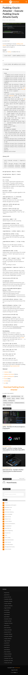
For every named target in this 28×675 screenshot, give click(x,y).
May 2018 (6, 647)
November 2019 (7, 618)
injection (11, 95)
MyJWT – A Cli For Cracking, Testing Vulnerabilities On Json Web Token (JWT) (14, 449)
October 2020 (7, 603)
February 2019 (7, 629)
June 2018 (6, 645)
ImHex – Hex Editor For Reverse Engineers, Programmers (14, 427)
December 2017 (7, 658)
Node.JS (17, 398)
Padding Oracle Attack (9, 374)
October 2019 (7, 621)
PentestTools (17, 667)
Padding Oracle (11, 400)
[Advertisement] (14, 571)
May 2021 (6, 592)
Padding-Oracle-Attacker (8, 402)
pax (5, 383)
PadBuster (6, 372)
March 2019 (6, 627)
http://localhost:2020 (14, 366)
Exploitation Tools (7, 5)
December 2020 (7, 599)
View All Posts (21, 478)
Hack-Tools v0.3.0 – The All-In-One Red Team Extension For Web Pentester (13, 470)
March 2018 (6, 651)
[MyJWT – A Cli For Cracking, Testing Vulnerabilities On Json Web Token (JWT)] (14, 438)
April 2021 (6, 594)
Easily (4, 398)
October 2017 (7, 662)
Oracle (22, 398)
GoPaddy (6, 381)
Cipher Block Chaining (15, 396)
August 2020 (6, 607)
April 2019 (6, 625)
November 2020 (7, 601)
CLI (22, 396)
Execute (8, 398)
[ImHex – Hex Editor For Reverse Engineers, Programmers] (14, 417)
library (13, 398)
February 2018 (7, 653)
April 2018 (6, 649)
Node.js (9, 51)
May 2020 (6, 614)
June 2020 (6, 612)
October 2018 (7, 638)
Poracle (5, 378)
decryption (24, 89)
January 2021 (6, 596)
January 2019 (6, 632)
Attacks (8, 396)
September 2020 (7, 605)
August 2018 (6, 640)
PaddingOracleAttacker (19, 402)
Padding (5, 400)
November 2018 (7, 636)
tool (4, 404)
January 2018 (6, 656)
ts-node (22, 337)
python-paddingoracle (9, 376)
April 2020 (6, 616)
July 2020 (6, 610)
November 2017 (7, 660)
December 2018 (7, 634)
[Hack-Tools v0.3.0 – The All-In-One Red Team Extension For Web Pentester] (14, 460)
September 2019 (7, 623)
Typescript (9, 404)
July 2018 (6, 642)
